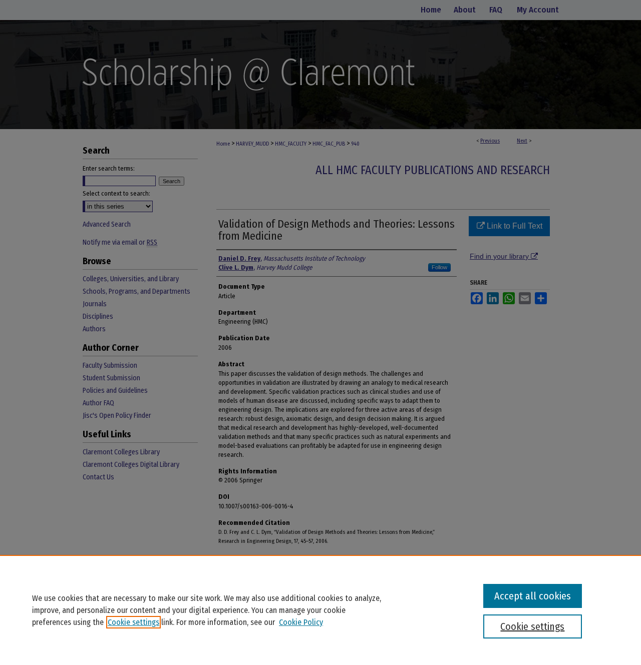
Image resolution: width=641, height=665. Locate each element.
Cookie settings (133, 622)
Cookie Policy (301, 622)
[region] (320, 610)
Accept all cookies (532, 596)
